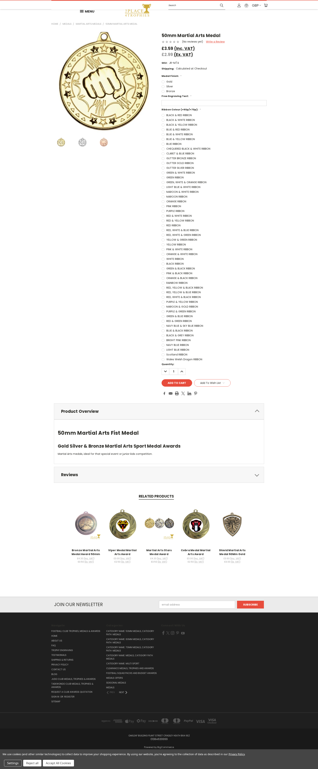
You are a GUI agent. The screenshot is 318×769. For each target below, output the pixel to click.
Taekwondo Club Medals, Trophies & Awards (72, 685)
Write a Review (215, 41)
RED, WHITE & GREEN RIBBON (183, 235)
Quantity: (168, 364)
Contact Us (58, 669)
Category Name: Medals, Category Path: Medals (129, 657)
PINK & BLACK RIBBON (179, 273)
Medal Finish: (171, 76)
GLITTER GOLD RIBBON (180, 163)
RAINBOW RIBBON (177, 283)
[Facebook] (164, 393)
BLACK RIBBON (175, 264)
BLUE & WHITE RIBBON (179, 134)
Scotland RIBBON (176, 354)
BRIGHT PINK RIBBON (178, 340)
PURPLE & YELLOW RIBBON (182, 302)
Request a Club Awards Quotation (71, 691)
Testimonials (58, 655)
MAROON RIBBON (176, 196)
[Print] (177, 393)
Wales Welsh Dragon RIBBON (184, 359)
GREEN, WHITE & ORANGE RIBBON (186, 182)
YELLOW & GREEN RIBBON (181, 240)
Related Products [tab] (156, 496)
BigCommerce (165, 747)
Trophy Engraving (62, 650)
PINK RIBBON (173, 206)
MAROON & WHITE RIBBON (182, 192)
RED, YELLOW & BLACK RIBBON (184, 288)
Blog (54, 674)
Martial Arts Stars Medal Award (159, 552)
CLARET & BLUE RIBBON (180, 153)
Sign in (55, 696)
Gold (169, 81)
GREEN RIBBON (175, 177)
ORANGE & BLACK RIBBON (181, 278)
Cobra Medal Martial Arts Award (196, 552)
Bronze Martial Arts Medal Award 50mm (86, 552)
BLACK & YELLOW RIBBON (181, 125)
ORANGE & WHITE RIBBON (181, 254)
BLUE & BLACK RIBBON (179, 330)
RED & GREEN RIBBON (179, 321)
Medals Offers (114, 677)
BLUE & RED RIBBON (178, 129)
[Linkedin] (189, 393)
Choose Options (86, 527)
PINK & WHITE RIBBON (179, 249)
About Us (56, 640)
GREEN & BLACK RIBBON (180, 268)
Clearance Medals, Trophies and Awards (130, 668)
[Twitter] (183, 393)
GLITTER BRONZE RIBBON (181, 158)
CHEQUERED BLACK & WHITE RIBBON (188, 149)
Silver (169, 86)
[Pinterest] (195, 393)
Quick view (86, 520)
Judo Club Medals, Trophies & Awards (73, 679)
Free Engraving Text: (176, 96)
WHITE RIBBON (175, 259)
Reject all (32, 763)
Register (69, 696)
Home (54, 635)
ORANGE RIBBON (176, 201)
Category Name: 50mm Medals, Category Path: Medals (130, 633)
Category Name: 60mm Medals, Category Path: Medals (130, 641)
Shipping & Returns (62, 659)
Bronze (170, 91)
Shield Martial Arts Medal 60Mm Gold (232, 552)
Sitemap (55, 701)
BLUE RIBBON (173, 144)
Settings (13, 763)
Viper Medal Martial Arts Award (122, 552)
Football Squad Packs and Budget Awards (131, 673)
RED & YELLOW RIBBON (180, 220)
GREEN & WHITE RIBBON (180, 173)
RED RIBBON (173, 225)
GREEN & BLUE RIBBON (179, 316)
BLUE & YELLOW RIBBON (180, 139)
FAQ (53, 645)
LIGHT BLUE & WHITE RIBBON (183, 187)
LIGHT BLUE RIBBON (177, 350)
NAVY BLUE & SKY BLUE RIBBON (184, 326)
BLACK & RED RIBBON (179, 115)
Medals (110, 687)
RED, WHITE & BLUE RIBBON (182, 230)
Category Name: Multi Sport (122, 663)
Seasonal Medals (116, 682)
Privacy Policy (59, 664)
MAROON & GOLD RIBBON (182, 306)
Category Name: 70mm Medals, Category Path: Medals (130, 649)
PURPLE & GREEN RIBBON (181, 311)
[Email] (170, 393)
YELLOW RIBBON (176, 244)
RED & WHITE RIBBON (179, 216)
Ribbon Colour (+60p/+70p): (181, 109)
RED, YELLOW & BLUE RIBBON (183, 292)
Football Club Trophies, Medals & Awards (75, 631)
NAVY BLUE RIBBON (177, 345)
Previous (308, 757)
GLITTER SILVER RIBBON (180, 168)
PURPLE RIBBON (175, 211)
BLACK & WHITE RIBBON (180, 120)
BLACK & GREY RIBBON (180, 335)
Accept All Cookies (58, 763)
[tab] (159, 411)
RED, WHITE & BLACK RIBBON (183, 297)
